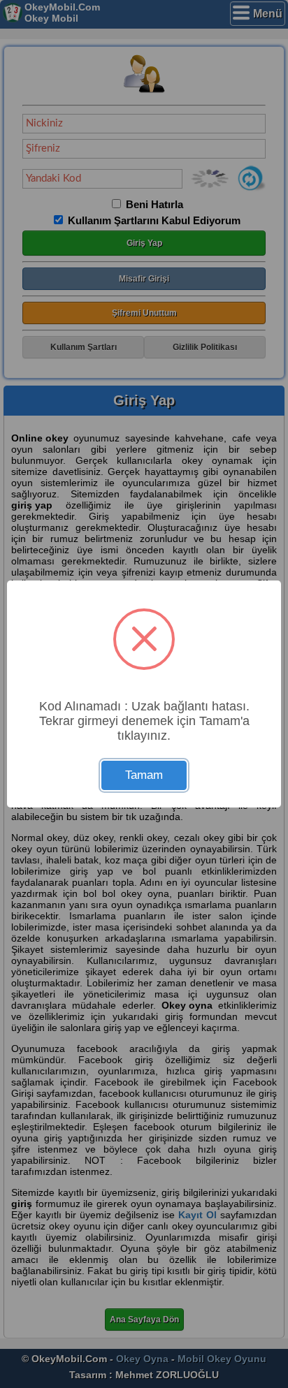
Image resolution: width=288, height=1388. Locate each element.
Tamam (144, 775)
